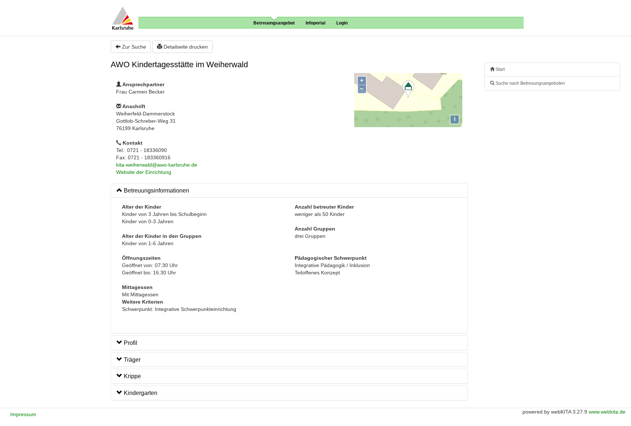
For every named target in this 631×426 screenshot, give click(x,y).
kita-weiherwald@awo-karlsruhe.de (156, 165)
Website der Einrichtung (143, 172)
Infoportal (315, 23)
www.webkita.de (607, 412)
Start (499, 69)
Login (342, 23)
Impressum (23, 414)
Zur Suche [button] (133, 47)
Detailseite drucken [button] (185, 47)
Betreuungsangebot (274, 23)
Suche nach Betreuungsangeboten (529, 83)
